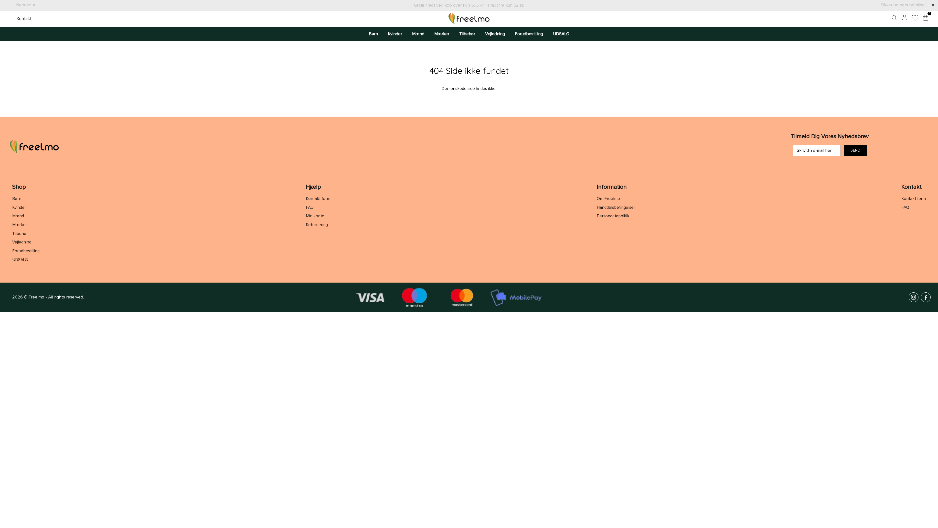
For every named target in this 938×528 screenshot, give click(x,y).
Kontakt (24, 19)
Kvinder (395, 34)
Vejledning (495, 34)
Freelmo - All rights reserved (56, 297)
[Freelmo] (469, 18)
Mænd (418, 34)
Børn (373, 34)
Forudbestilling (529, 34)
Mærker (441, 34)
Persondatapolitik (613, 216)
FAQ (310, 208)
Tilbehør (467, 34)
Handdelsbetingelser (616, 208)
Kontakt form (318, 199)
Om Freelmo (608, 199)
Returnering (317, 225)
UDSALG (561, 34)
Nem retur (25, 5)
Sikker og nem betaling (903, 5)
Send (856, 150)
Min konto (315, 216)
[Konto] (903, 19)
